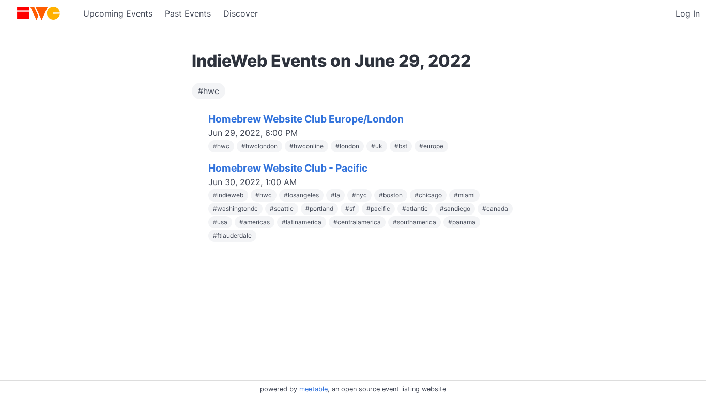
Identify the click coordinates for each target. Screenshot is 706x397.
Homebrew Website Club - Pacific (287, 168)
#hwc (208, 91)
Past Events (188, 13)
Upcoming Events (117, 13)
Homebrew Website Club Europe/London (306, 119)
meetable (313, 389)
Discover (240, 13)
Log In (688, 13)
